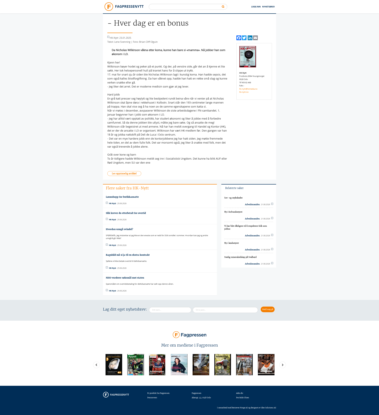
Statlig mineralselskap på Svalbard (240, 257)
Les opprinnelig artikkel (124, 173)
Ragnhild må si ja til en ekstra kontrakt (128, 254)
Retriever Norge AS (240, 408)
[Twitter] (244, 37)
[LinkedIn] (250, 37)
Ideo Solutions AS (268, 408)
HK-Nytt (112, 203)
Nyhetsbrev (268, 6)
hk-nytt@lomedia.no (248, 89)
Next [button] (282, 364)
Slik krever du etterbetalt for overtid (126, 213)
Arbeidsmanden (252, 204)
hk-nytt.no (244, 92)
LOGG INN (256, 6)
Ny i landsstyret (231, 243)
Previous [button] (96, 364)
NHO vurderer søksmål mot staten (125, 277)
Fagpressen (196, 393)
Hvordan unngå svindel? (119, 229)
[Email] (255, 37)
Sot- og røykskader (233, 198)
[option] (114, 364)
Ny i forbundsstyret (233, 212)
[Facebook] (238, 37)
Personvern (152, 397)
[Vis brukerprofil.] (247, 56)
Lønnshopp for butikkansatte (122, 196)
